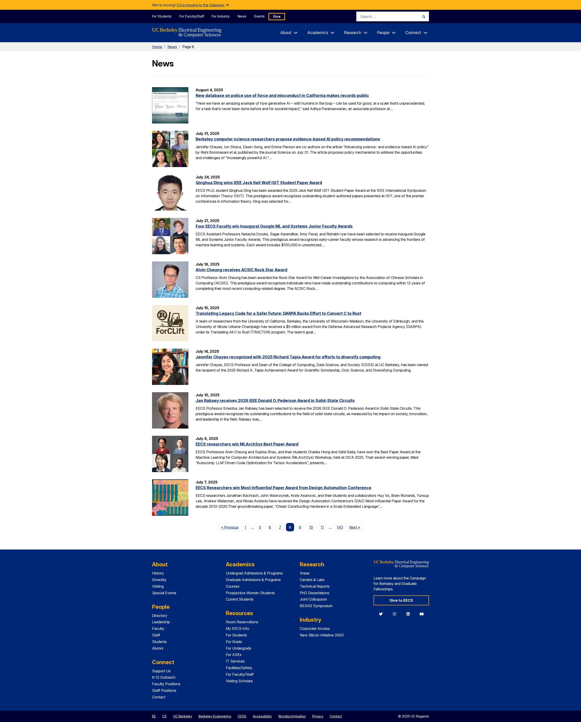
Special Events (164, 593)
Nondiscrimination (292, 716)
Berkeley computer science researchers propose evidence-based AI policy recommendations (288, 139)
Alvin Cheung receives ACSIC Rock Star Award (241, 269)
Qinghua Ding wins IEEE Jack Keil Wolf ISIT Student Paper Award (259, 182)
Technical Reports (315, 586)
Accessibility (262, 716)
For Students (162, 16)
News (242, 16)
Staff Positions (164, 690)
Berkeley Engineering (215, 716)
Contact (158, 697)
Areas (305, 573)
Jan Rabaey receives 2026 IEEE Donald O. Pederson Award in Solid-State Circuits (275, 400)
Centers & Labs (312, 579)
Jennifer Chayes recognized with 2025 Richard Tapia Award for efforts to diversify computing (288, 357)
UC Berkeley (182, 716)
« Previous (231, 527)
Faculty (158, 628)
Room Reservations (242, 622)
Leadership (161, 622)
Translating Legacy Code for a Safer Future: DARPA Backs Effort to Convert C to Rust (278, 313)
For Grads (234, 641)
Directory (159, 615)
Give (277, 16)
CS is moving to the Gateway (201, 5)
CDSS (242, 716)
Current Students (240, 599)
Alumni (157, 648)
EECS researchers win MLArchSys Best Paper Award (247, 444)
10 (311, 527)
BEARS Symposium (316, 606)
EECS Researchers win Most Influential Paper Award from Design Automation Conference (283, 487)
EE (154, 716)
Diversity (159, 579)
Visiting (158, 586)
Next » (356, 527)
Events (259, 16)
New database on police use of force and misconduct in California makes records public (282, 95)
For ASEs (233, 654)
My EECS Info (237, 628)
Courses (232, 586)
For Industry (221, 16)
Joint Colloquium (313, 599)
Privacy (317, 716)
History (158, 573)
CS (164, 716)
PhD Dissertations (314, 593)
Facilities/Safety (239, 667)
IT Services (235, 661)
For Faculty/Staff (192, 16)
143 (340, 527)
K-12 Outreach (163, 677)
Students (159, 641)
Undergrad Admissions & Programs (254, 573)
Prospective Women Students (250, 593)
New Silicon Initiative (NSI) (322, 635)
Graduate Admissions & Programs (253, 579)
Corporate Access (315, 628)
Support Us (161, 671)
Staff (156, 635)
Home (157, 46)
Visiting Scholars (239, 681)
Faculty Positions (166, 684)
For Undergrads (238, 648)
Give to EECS (401, 600)
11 (322, 527)
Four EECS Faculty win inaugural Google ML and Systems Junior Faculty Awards (274, 226)
